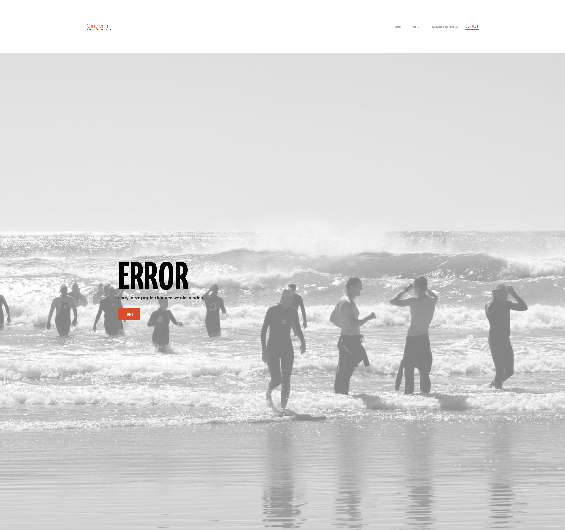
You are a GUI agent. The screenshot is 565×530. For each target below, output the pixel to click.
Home (397, 26)
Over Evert (417, 26)
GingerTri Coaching (445, 26)
